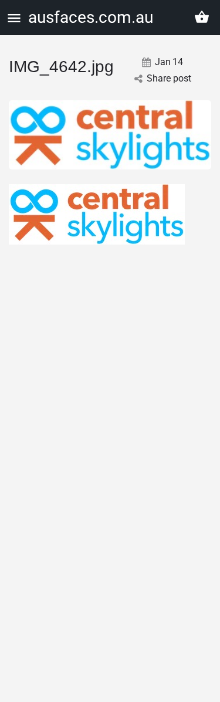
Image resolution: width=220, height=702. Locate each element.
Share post (169, 78)
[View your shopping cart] (201, 17)
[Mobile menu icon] (14, 17)
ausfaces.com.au (90, 17)
